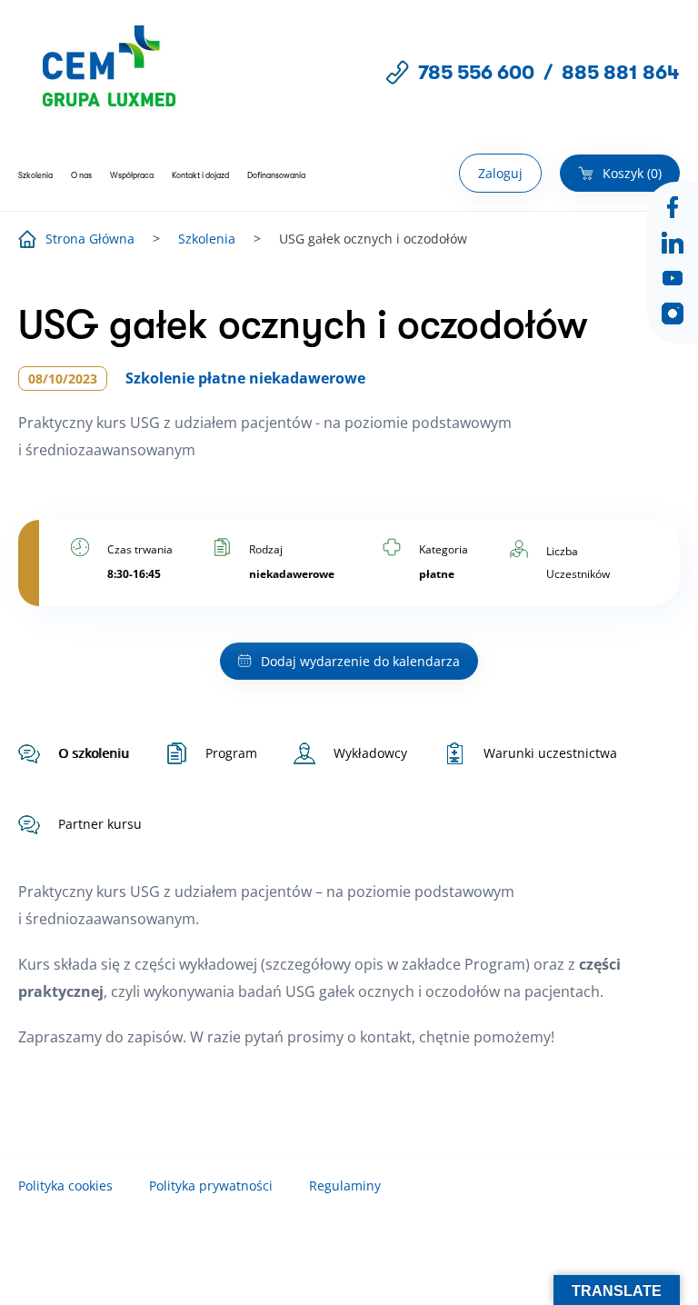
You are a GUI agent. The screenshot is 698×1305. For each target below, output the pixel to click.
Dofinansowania (276, 175)
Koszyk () (632, 173)
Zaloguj (500, 173)
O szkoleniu (93, 753)
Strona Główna (90, 238)
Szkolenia (35, 175)
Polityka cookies (65, 1185)
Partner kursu (100, 823)
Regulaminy (345, 1185)
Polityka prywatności (211, 1185)
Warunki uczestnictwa (550, 753)
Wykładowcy (370, 753)
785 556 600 (476, 72)
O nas (81, 175)
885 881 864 (621, 72)
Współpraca (132, 175)
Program (231, 753)
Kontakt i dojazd (200, 175)
